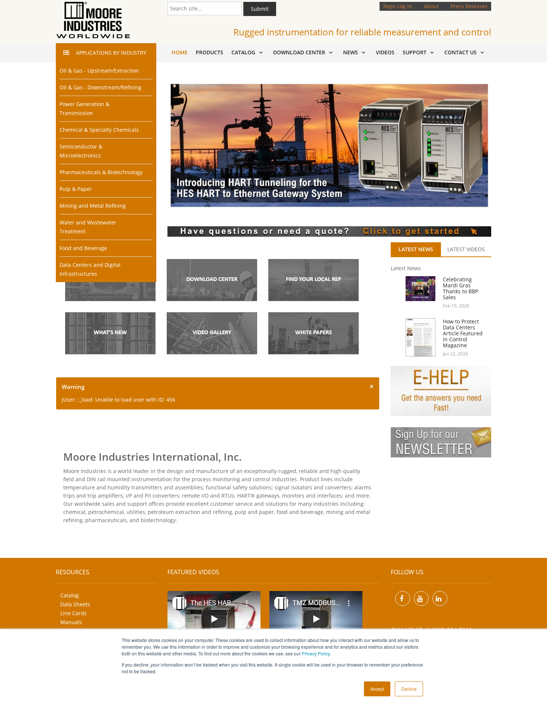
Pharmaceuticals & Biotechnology (101, 172)
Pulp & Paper (76, 188)
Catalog (69, 595)
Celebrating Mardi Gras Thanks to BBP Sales (460, 288)
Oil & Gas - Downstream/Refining (100, 87)
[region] (329, 145)
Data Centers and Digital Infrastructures (90, 269)
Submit (260, 8)
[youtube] (421, 598)
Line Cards (73, 613)
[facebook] (402, 598)
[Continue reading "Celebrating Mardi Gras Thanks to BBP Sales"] (416, 288)
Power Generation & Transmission (84, 108)
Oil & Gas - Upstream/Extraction (99, 70)
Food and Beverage (83, 248)
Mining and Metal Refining (93, 205)
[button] (329, 145)
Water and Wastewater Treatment (88, 227)
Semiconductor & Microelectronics (81, 151)
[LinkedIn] (439, 598)
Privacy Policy (316, 653)
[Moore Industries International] (93, 20)
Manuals (71, 622)
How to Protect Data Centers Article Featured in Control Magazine (463, 333)
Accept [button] (377, 689)
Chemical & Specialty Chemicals (99, 129)
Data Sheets (75, 604)
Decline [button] (409, 689)
